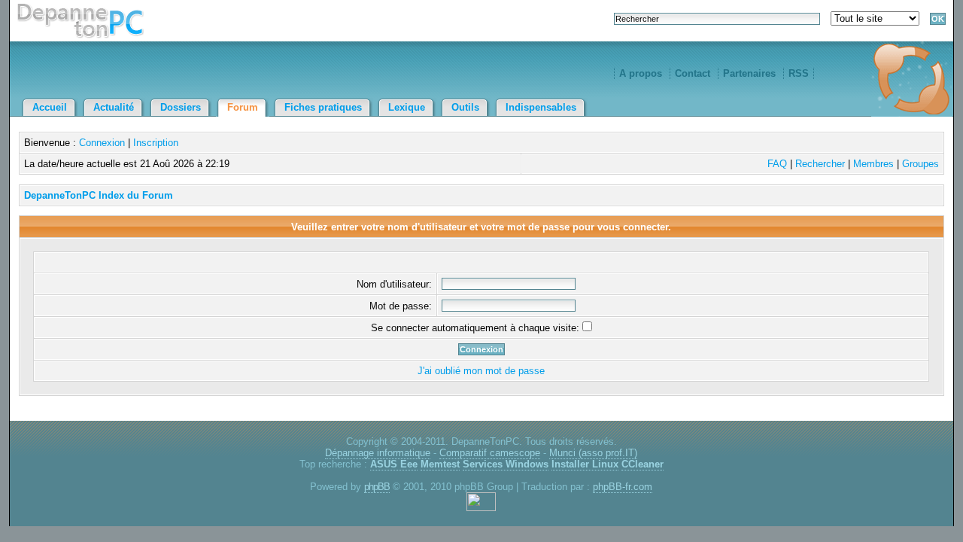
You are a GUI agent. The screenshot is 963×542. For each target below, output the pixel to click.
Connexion (102, 142)
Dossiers (180, 107)
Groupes (920, 163)
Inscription (155, 142)
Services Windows (505, 464)
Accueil (49, 107)
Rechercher (820, 163)
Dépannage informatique (377, 452)
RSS (798, 73)
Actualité (113, 107)
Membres (873, 163)
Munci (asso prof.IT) (593, 452)
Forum (242, 107)
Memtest (440, 464)
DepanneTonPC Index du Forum (98, 195)
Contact (692, 73)
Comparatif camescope (489, 452)
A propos (640, 73)
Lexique (406, 107)
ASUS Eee (394, 464)
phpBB (377, 486)
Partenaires (749, 73)
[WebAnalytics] (481, 507)
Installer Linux (584, 464)
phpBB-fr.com (622, 486)
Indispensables (541, 107)
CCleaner (642, 464)
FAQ (777, 163)
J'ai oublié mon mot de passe (481, 370)
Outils (465, 107)
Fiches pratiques (323, 107)
